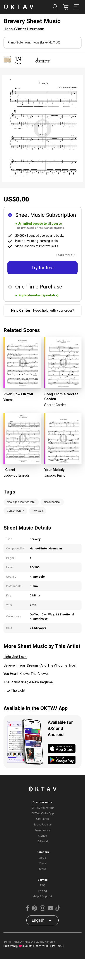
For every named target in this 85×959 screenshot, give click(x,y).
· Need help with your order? (42, 310)
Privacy (18, 941)
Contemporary (15, 510)
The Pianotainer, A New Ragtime (28, 682)
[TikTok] (57, 909)
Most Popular (42, 824)
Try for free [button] (42, 267)
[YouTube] (50, 909)
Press (42, 863)
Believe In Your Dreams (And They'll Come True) (39, 665)
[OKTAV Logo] (18, 7)
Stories (42, 835)
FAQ (42, 885)
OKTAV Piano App (42, 807)
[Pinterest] (34, 909)
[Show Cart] (65, 7)
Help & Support (42, 896)
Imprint (50, 941)
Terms (7, 941)
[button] (67, 255)
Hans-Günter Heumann (23, 29)
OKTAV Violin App (42, 813)
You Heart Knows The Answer (26, 674)
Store (42, 868)
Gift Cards (42, 818)
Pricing (42, 891)
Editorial (42, 841)
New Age (37, 510)
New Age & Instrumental (21, 502)
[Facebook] (27, 909)
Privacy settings (34, 941)
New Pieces (42, 830)
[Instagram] (42, 909)
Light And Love (15, 657)
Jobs (42, 857)
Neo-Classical (52, 502)
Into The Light (14, 690)
